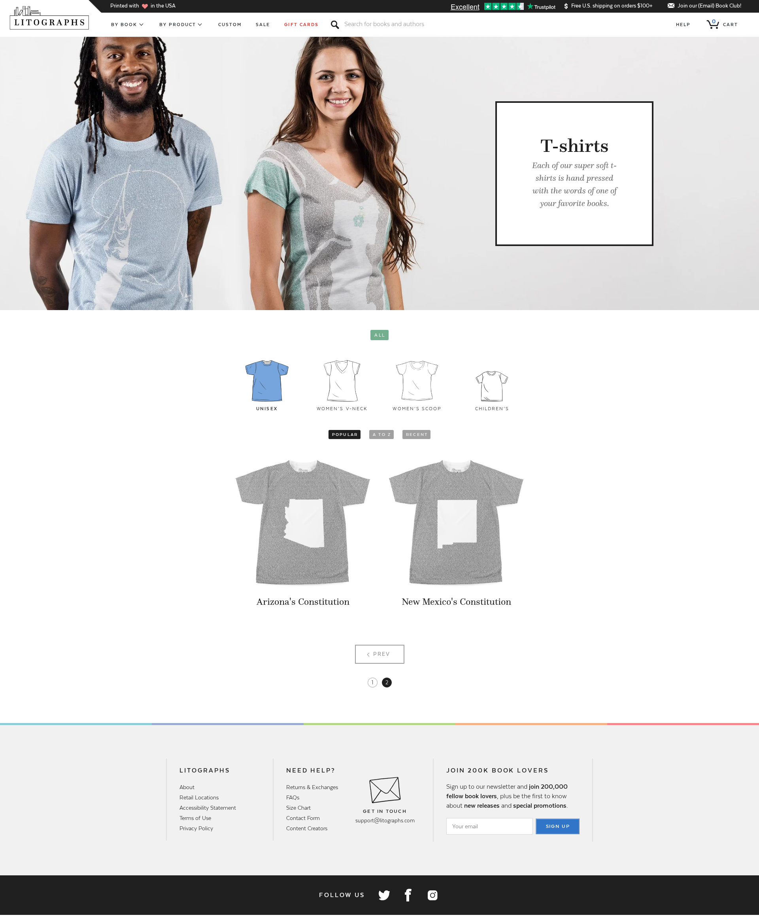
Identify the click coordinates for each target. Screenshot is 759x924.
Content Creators (306, 828)
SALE (263, 24)
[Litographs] (50, 18)
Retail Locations (199, 797)
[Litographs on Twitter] (384, 895)
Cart (725, 23)
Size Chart (298, 808)
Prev (381, 654)
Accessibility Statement (207, 808)
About (186, 787)
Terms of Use (195, 818)
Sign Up (558, 826)
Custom (230, 24)
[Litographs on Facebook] (408, 895)
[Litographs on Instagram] (432, 895)
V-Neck (342, 408)
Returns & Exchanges (312, 787)
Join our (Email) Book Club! (709, 6)
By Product (177, 24)
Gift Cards (301, 24)
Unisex (266, 408)
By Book (124, 24)
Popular (345, 434)
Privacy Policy (196, 828)
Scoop (417, 408)
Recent (417, 434)
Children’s (492, 408)
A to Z (382, 434)
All (379, 335)
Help (683, 24)
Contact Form (303, 818)
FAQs (292, 797)
